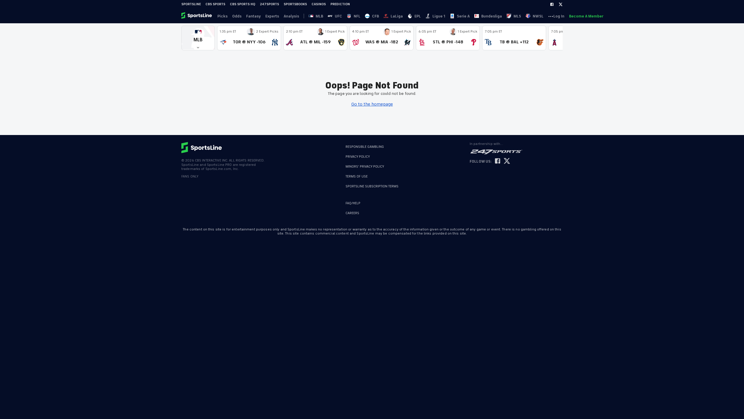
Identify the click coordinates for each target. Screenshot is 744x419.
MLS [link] (517, 16)
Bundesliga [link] (491, 16)
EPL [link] (417, 16)
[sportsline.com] (197, 16)
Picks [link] (222, 16)
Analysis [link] (291, 16)
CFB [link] (375, 16)
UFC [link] (338, 16)
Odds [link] (237, 16)
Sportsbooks (295, 4)
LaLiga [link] (397, 16)
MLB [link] (319, 16)
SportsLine (191, 4)
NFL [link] (357, 16)
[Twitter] (561, 4)
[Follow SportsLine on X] (506, 161)
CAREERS (352, 213)
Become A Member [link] (586, 16)
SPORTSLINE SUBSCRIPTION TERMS (372, 186)
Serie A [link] (463, 16)
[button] (198, 38)
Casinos (319, 4)
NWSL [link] (538, 16)
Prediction (340, 4)
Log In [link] (558, 16)
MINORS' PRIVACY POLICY (365, 166)
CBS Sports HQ (242, 4)
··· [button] (550, 16)
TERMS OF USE (357, 176)
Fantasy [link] (253, 16)
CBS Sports (215, 4)
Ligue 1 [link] (438, 16)
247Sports (269, 4)
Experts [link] (272, 16)
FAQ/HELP (353, 203)
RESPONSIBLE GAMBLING (365, 147)
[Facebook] (552, 4)
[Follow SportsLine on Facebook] (497, 161)
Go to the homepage (372, 104)
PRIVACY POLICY (358, 157)
